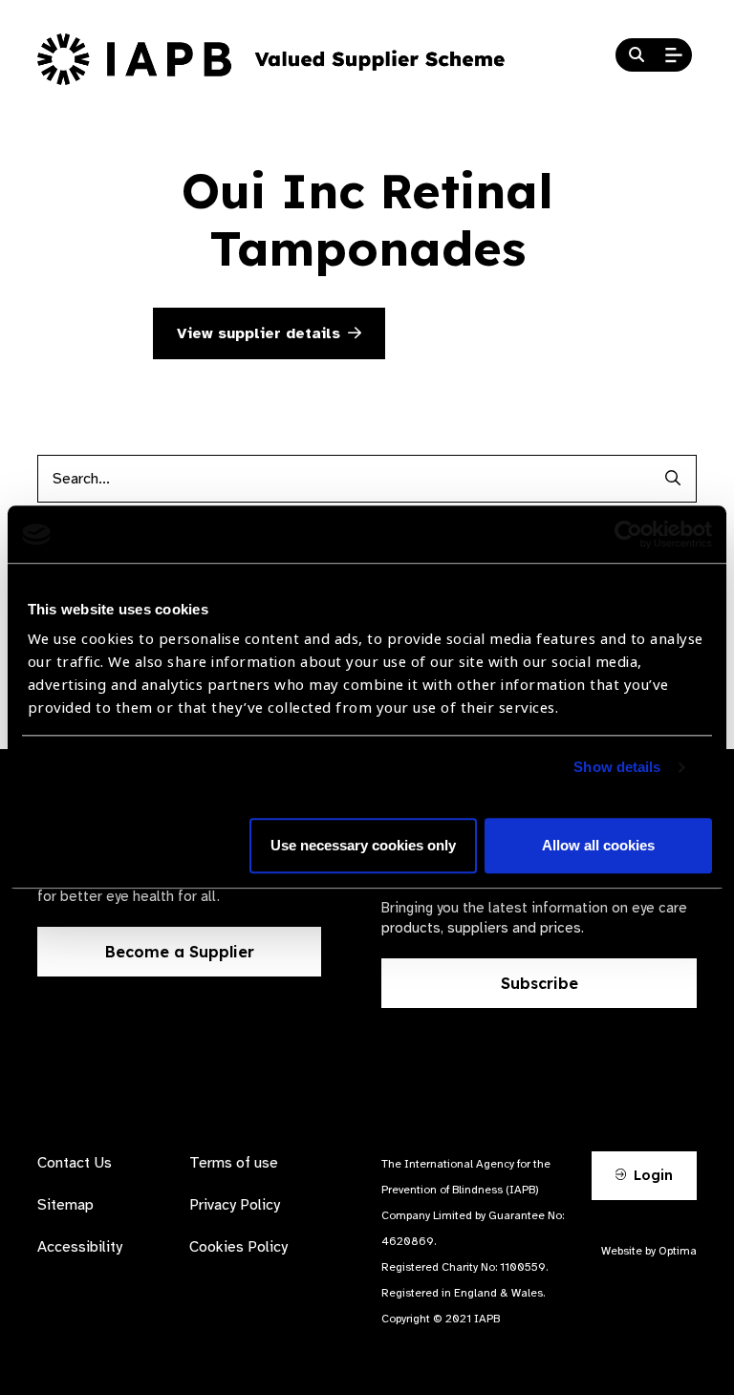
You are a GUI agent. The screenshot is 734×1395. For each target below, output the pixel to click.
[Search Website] (636, 55)
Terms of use (233, 1162)
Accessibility (79, 1246)
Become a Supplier (179, 951)
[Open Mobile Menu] (673, 55)
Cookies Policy (238, 1246)
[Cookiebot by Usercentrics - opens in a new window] (628, 534)
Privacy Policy (234, 1204)
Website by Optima (649, 1250)
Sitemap (65, 1204)
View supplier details (258, 333)
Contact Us (74, 1162)
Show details (616, 768)
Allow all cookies (598, 846)
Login (651, 1175)
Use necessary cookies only (363, 846)
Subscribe (539, 983)
